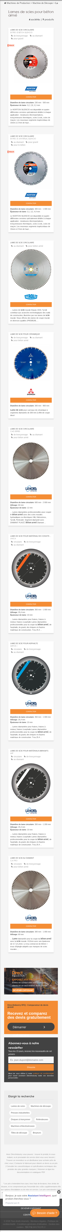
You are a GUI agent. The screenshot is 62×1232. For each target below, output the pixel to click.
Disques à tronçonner (20, 1119)
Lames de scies (18, 1106)
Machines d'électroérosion (23, 1126)
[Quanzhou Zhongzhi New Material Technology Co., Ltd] (31, 391)
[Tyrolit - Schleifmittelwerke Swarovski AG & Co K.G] (31, 295)
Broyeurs (37, 1133)
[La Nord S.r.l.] (31, 488)
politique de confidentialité (43, 1073)
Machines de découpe (41, 1106)
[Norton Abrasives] (31, 88)
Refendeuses (42, 1119)
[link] (31, 1199)
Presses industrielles (20, 1113)
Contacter (31, 97)
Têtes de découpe (19, 1133)
